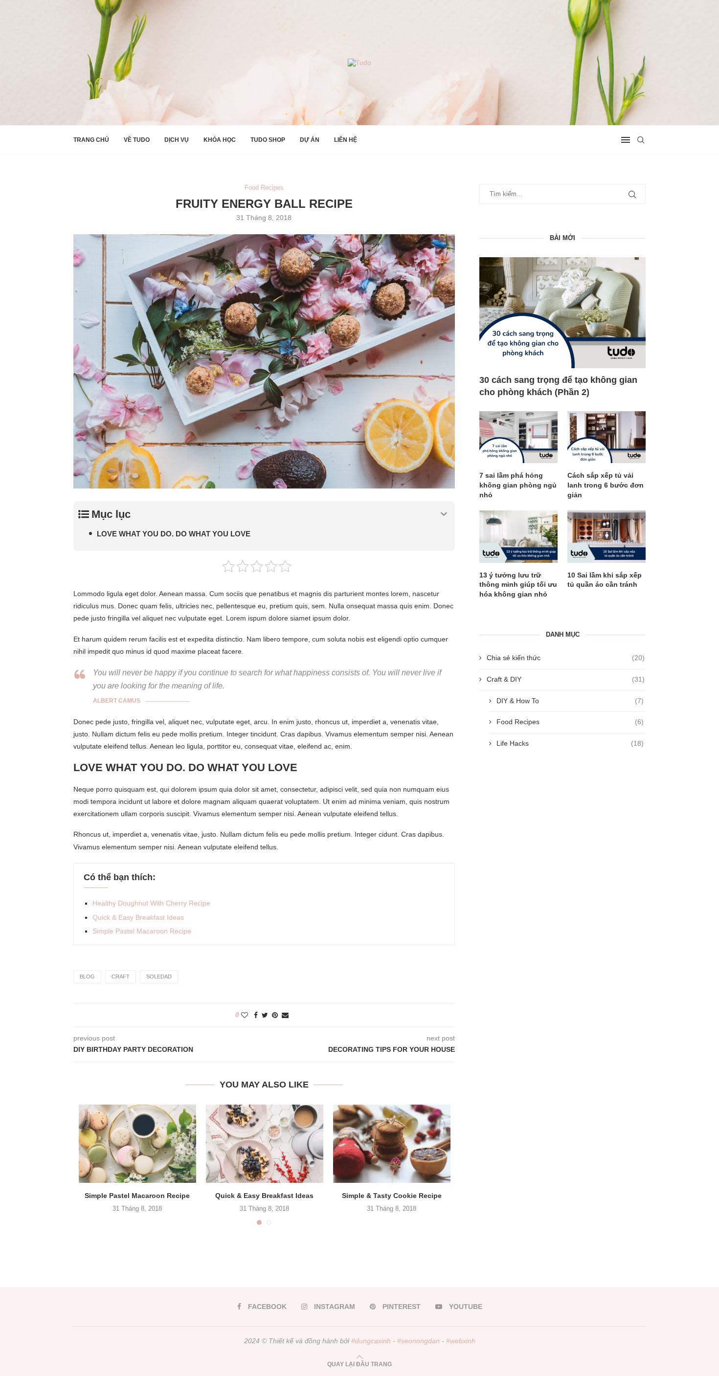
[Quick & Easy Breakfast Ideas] (264, 1144)
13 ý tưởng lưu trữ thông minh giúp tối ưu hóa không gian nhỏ (518, 584)
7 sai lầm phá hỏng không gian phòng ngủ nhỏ (518, 484)
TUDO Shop (267, 139)
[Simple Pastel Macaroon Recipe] (137, 1144)
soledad (159, 976)
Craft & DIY (566, 679)
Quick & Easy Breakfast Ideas (138, 917)
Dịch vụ (176, 139)
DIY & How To (570, 701)
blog (87, 976)
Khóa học (219, 139)
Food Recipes (570, 722)
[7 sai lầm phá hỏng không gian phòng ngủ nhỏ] (518, 437)
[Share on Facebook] (256, 1015)
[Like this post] (244, 1015)
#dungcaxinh (371, 1341)
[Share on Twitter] (265, 1015)
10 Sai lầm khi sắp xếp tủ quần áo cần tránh (604, 580)
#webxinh (460, 1341)
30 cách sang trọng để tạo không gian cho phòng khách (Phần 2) (558, 386)
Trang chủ (91, 139)
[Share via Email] (285, 1015)
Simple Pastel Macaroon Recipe (141, 931)
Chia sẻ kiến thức (566, 658)
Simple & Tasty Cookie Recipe (392, 1195)
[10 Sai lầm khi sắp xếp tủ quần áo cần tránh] (606, 536)
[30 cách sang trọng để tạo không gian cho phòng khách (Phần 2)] (562, 312)
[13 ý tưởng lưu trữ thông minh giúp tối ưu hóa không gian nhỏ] (518, 536)
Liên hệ (345, 139)
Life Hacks (570, 743)
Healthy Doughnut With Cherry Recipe (151, 903)
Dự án (309, 139)
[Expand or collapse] (444, 514)
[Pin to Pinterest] (275, 1015)
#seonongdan (418, 1341)
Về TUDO (137, 139)
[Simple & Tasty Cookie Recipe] (391, 1144)
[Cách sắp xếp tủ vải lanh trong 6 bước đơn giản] (606, 437)
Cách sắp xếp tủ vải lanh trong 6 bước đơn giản (605, 484)
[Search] (641, 140)
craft (121, 976)
